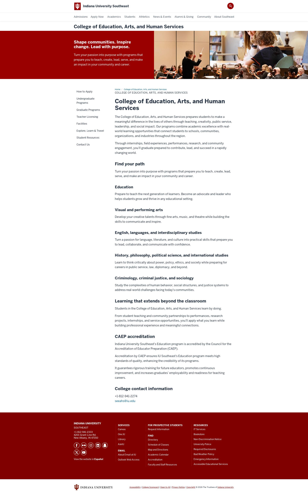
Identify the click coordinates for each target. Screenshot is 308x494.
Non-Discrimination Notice (208, 439)
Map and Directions (158, 449)
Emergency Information (206, 459)
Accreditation (155, 459)
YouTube (84, 452)
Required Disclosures (205, 449)
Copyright (190, 487)
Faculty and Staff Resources (162, 464)
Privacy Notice (178, 487)
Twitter (77, 452)
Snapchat (105, 445)
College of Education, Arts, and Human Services (129, 26)
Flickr (84, 445)
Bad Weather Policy (204, 454)
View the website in (88, 459)
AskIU (121, 444)
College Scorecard (150, 487)
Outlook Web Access (128, 459)
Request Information (158, 429)
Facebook (77, 445)
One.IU (121, 434)
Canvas (122, 429)
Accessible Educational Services (211, 464)
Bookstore (199, 434)
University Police (202, 444)
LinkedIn (98, 445)
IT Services (199, 429)
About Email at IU (127, 454)
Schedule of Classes (158, 444)
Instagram (91, 445)
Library (121, 439)
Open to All (165, 487)
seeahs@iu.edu (125, 401)
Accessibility (135, 487)
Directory (153, 439)
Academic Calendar (158, 454)
